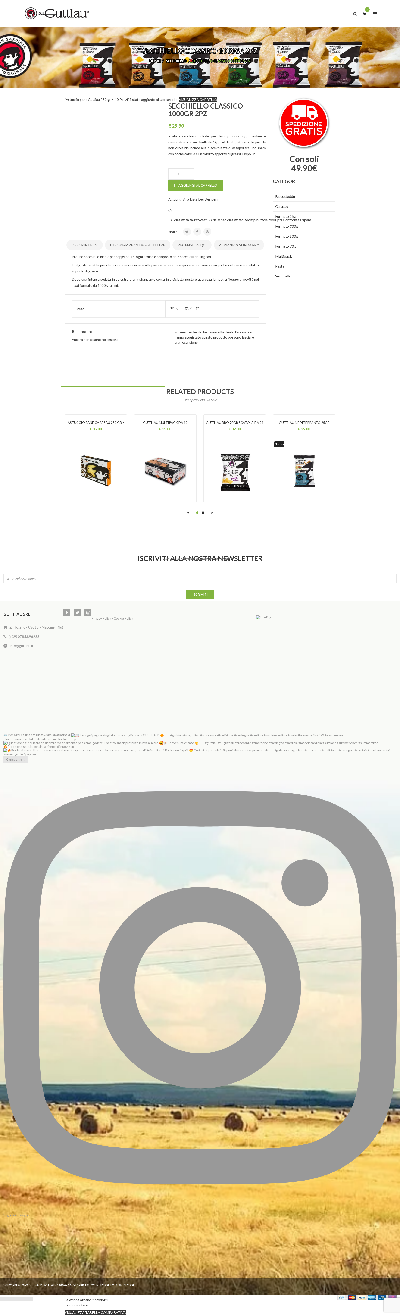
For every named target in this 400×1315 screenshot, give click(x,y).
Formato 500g (286, 236)
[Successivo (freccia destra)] (30, 1299)
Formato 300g (286, 226)
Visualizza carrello (198, 99)
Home (154, 61)
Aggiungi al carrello (197, 185)
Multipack (283, 256)
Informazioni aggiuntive (137, 245)
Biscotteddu (285, 196)
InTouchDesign (125, 1285)
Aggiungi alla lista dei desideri (193, 199)
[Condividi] (14, 1299)
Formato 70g (285, 246)
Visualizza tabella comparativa (95, 1312)
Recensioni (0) (192, 245)
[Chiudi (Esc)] (19, 1299)
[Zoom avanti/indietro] (3, 1299)
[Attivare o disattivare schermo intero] (8, 1299)
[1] (365, 13)
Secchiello (176, 61)
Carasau (281, 206)
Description (85, 245)
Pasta (279, 266)
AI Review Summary (239, 245)
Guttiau (34, 1285)
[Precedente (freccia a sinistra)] (25, 1299)
